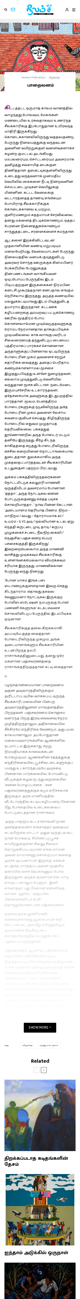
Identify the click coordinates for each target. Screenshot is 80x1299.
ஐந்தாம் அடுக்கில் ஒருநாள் (36, 1253)
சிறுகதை (54, 77)
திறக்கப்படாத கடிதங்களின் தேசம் (36, 1161)
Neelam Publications (33, 77)
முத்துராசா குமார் (49, 1045)
